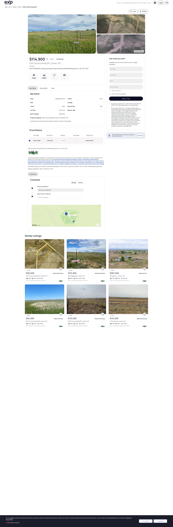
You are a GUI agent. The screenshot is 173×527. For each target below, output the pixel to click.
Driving (74, 182)
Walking (80, 182)
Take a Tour (126, 99)
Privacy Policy (9, 519)
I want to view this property (118, 94)
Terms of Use (134, 105)
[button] (62, 34)
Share (144, 11)
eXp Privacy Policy (123, 105)
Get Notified (140, 135)
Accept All (146, 521)
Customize (160, 521)
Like (134, 11)
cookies (12, 518)
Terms (128, 518)
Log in (161, 3)
